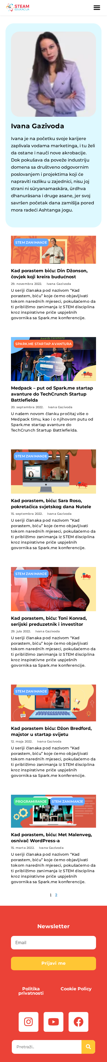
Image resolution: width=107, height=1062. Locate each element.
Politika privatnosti (31, 991)
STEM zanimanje (31, 242)
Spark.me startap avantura (43, 344)
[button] (97, 7)
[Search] (88, 1047)
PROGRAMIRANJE (31, 801)
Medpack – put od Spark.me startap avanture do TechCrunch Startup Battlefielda (52, 394)
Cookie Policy (76, 988)
